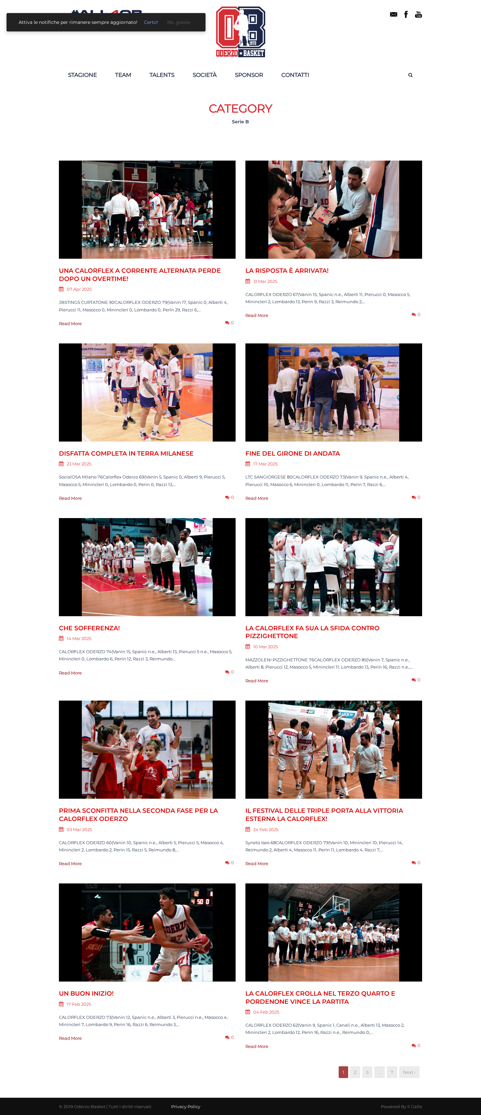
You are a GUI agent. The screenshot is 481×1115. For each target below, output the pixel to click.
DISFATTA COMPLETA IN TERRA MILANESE (126, 453)
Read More (70, 323)
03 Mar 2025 (79, 829)
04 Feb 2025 (266, 1012)
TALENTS (162, 75)
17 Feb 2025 (79, 1004)
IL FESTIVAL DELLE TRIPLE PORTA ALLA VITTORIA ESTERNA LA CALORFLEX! (324, 815)
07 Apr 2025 (79, 289)
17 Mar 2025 (265, 463)
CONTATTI (295, 75)
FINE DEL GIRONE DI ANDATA (292, 453)
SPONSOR (249, 75)
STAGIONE (82, 75)
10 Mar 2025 (265, 646)
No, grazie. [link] (179, 22)
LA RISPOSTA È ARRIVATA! (287, 270)
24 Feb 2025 (265, 829)
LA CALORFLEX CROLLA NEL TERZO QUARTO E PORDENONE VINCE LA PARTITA (320, 997)
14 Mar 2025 (79, 638)
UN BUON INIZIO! (86, 993)
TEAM (123, 75)
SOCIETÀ (205, 75)
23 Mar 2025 (79, 463)
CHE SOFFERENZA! (89, 628)
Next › (409, 1072)
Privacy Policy (185, 1106)
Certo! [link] (151, 22)
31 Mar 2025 (265, 281)
